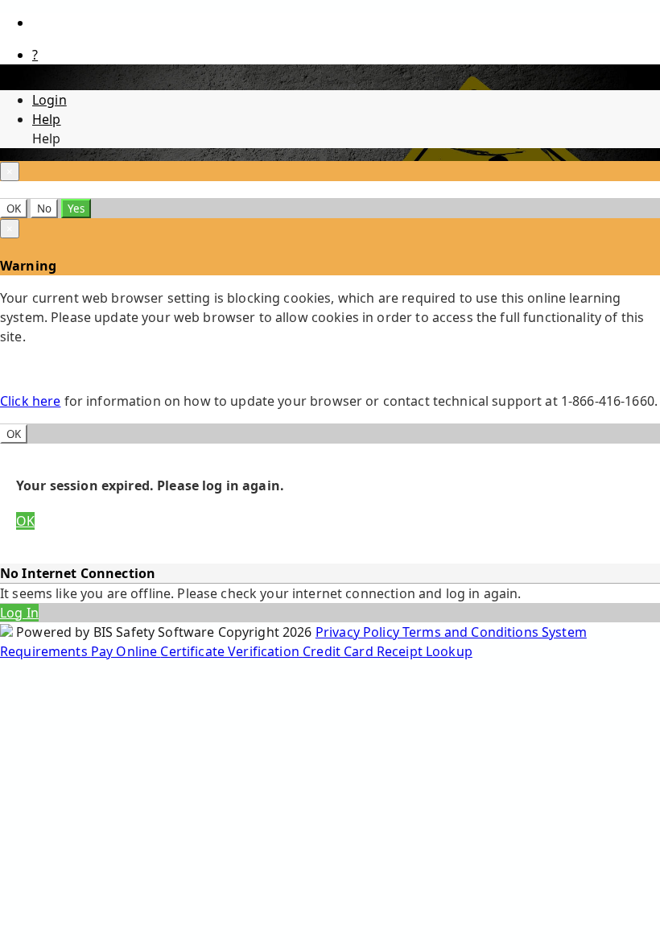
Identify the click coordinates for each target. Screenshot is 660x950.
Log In (19, 613)
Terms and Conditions (472, 632)
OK (13, 208)
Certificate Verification (231, 651)
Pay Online (126, 651)
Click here (30, 401)
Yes (76, 208)
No (44, 208)
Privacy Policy (359, 632)
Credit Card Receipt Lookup (387, 651)
